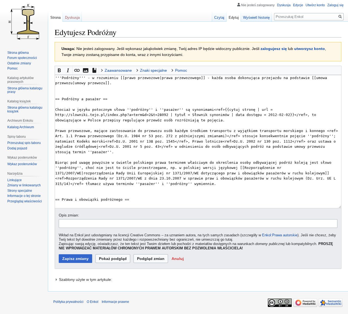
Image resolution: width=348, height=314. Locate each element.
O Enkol (92, 302)
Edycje (298, 5)
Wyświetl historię (256, 17)
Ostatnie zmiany (19, 63)
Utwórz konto (315, 5)
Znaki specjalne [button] (153, 70)
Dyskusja (284, 5)
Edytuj (234, 17)
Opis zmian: (69, 215)
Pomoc (12, 68)
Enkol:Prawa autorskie (279, 235)
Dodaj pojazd (17, 148)
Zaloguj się (335, 5)
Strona (55, 17)
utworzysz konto (309, 48)
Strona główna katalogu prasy (24, 90)
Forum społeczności (22, 58)
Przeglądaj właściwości (24, 201)
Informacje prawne (115, 302)
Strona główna (18, 53)
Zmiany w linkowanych (24, 185)
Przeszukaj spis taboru (24, 143)
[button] (59, 70)
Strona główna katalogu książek (24, 109)
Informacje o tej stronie (24, 196)
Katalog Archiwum (20, 127)
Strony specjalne (19, 191)
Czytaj (219, 17)
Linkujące (14, 180)
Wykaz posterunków (22, 164)
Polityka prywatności (68, 302)
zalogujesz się (273, 48)
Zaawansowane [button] (118, 70)
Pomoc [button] (181, 70)
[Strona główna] (24, 21)
